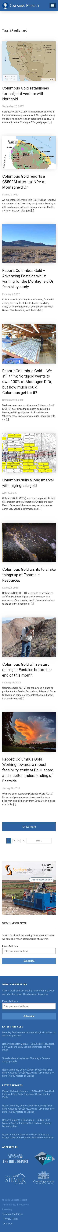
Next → (39, 841)
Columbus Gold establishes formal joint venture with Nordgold (25, 93)
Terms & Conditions (12, 1214)
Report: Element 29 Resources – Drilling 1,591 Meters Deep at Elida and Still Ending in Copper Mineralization (26, 1123)
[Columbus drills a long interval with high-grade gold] (29, 452)
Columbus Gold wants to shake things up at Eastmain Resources (29, 575)
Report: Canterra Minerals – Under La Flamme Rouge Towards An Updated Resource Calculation (28, 1136)
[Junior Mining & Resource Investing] (20, 5)
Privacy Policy (10, 1218)
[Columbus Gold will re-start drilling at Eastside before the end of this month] (29, 637)
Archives (7, 1223)
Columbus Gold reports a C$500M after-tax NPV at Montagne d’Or (24, 182)
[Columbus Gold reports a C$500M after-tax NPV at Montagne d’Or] (29, 152)
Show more (29, 826)
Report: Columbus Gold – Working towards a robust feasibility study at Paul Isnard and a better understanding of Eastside (27, 770)
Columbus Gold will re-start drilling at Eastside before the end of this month (27, 670)
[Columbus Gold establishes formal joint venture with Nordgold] (29, 61)
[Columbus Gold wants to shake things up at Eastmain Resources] (29, 542)
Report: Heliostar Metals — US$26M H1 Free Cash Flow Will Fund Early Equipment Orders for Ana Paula (28, 1047)
